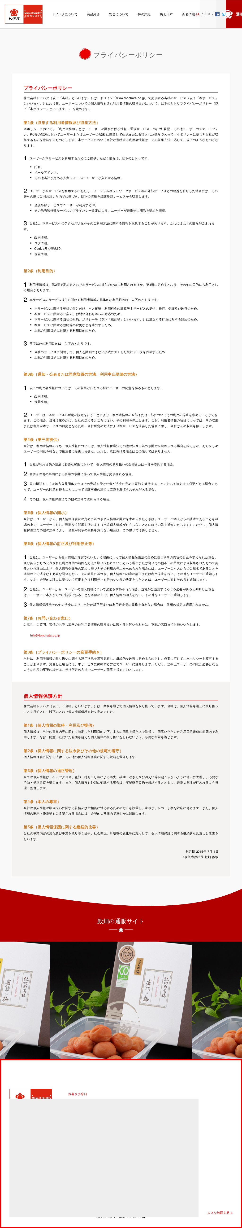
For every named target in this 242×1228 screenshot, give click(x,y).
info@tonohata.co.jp (45, 635)
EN (207, 14)
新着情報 (188, 14)
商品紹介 (93, 14)
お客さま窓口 (77, 1094)
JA (197, 14)
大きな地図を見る (220, 1212)
